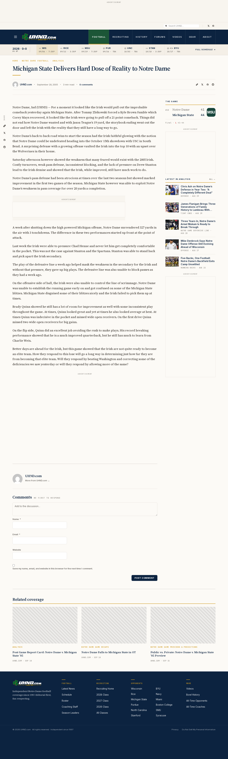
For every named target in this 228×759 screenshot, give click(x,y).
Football (98, 36)
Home (15, 61)
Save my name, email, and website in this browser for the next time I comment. (53, 568)
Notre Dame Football (35, 61)
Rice (133, 694)
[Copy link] (196, 84)
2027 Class (102, 700)
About (207, 36)
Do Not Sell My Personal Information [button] (198, 729)
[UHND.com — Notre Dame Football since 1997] (39, 37)
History (141, 36)
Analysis (58, 61)
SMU (158, 710)
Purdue (135, 704)
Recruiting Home (105, 688)
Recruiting (120, 36)
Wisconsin (136, 688)
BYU (158, 688)
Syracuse (161, 715)
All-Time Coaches (195, 706)
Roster (65, 700)
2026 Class (102, 706)
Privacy (175, 729)
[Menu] (16, 37)
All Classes (102, 712)
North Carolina (139, 710)
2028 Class (102, 694)
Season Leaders (70, 712)
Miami (159, 699)
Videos (177, 36)
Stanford (135, 715)
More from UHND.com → (37, 480)
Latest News (68, 688)
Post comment (144, 578)
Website (17, 550)
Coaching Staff (70, 706)
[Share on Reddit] (212, 84)
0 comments (86, 84)
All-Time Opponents (196, 700)
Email (16, 534)
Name (17, 519)
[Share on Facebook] (207, 84)
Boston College (164, 704)
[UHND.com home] (27, 682)
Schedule (67, 694)
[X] (208, 25)
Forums (159, 36)
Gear (192, 36)
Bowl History (193, 694)
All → (212, 179)
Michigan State (139, 699)
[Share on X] (202, 84)
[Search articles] (166, 26)
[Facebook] (213, 25)
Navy (159, 694)
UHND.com (26, 84)
